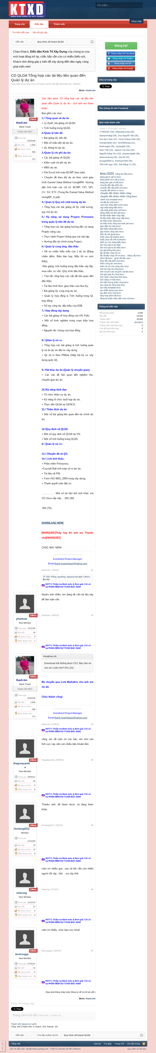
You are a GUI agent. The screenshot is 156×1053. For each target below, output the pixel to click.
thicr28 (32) (124, 157)
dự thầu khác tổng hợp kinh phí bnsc (117, 223)
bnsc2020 (107, 173)
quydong (61, 577)
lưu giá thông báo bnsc (110, 250)
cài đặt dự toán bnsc (109, 202)
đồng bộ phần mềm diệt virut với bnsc (117, 298)
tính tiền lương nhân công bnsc (114, 282)
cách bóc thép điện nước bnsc (114, 205)
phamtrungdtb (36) (131, 153)
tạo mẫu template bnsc (110, 287)
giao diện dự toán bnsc (110, 226)
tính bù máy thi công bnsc (112, 269)
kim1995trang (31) (126, 143)
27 (34, 907)
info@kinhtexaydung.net (37, 1049)
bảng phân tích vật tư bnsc (112, 179)
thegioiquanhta (48, 760)
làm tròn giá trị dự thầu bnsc (113, 247)
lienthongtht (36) (106, 146)
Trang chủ (20, 24)
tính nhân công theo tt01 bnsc (113, 277)
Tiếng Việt (15, 1044)
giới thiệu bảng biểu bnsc (111, 229)
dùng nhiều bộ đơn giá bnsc (113, 213)
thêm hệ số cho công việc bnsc (114, 266)
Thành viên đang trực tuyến (24, 1024)
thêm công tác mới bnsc (111, 263)
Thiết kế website (57, 1049)
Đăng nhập (136, 21)
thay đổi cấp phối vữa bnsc (112, 261)
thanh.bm (67, 84)
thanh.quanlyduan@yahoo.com (71, 563)
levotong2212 (21, 828)
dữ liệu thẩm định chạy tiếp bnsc (115, 218)
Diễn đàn (39, 24)
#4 (92, 760)
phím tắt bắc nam (122, 258)
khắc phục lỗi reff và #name (113, 239)
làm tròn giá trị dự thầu (110, 245)
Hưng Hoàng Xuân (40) (129, 139)
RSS (143, 1043)
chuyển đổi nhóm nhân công (115, 193)
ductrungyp (22, 954)
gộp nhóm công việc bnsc (112, 231)
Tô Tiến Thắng (49, 577)
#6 (92, 889)
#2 (92, 615)
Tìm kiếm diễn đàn (20, 32)
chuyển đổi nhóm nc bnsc (112, 190)
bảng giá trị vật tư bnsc (110, 177)
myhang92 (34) (123, 146)
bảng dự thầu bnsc (124, 174)
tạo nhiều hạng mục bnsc (111, 290)
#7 (92, 951)
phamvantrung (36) (108, 157)
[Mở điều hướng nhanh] (92, 41)
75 (34, 845)
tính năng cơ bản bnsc (110, 279)
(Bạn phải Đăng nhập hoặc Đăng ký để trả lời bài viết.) (71, 992)
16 (34, 632)
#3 (92, 724)
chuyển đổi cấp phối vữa (111, 185)
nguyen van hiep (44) (124, 150)
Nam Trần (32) (106, 150)
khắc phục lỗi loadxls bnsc (112, 237)
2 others (86, 577)
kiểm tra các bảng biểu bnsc (113, 242)
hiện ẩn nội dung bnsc (110, 234)
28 (34, 781)
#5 (92, 825)
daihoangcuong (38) (124, 132)
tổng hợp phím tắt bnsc (110, 295)
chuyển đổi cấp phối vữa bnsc (114, 188)
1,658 (32, 145)
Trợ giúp (107, 1044)
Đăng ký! (121, 45)
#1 (92, 570)
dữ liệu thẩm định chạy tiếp (112, 215)
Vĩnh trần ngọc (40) (108, 164)
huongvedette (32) (107, 143)
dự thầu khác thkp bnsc (111, 221)
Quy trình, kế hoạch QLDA (38, 84)
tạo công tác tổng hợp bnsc (112, 285)
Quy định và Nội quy (136, 1049)
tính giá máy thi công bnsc (112, 274)
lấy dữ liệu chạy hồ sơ (110, 253)
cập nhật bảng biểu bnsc (111, 207)
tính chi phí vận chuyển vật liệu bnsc (117, 272)
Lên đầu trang (133, 1044)
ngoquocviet (72, 577)
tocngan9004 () (106, 161)
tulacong (22, 892)
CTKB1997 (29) (106, 132)
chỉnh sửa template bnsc (111, 199)
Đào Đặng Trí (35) (127, 164)
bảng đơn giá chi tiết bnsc (112, 182)
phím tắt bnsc (106, 258)
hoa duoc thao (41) (108, 139)
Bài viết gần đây (40, 32)
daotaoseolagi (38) (108, 135)
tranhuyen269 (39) (123, 161)
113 (33, 159)
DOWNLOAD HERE (53, 522)
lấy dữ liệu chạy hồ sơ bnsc (113, 255)
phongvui (139, 322)
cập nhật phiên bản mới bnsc (113, 210)
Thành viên (59, 24)
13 (34, 968)
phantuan (21, 618)
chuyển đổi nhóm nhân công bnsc (118, 196)
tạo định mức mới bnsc (110, 293)
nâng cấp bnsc (134, 255)
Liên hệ (97, 1044)
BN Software (75, 1049)
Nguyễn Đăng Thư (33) (110, 153)
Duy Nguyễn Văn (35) (128, 135)
